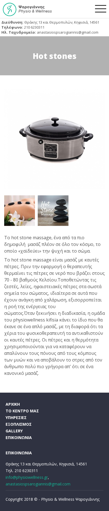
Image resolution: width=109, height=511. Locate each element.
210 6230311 (34, 27)
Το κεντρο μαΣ (22, 410)
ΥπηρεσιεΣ (16, 417)
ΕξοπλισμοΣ (19, 424)
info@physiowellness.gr (27, 477)
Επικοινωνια (19, 437)
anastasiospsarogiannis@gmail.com (67, 32)
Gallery (14, 430)
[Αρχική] (27, 9)
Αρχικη (13, 404)
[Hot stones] (54, 139)
